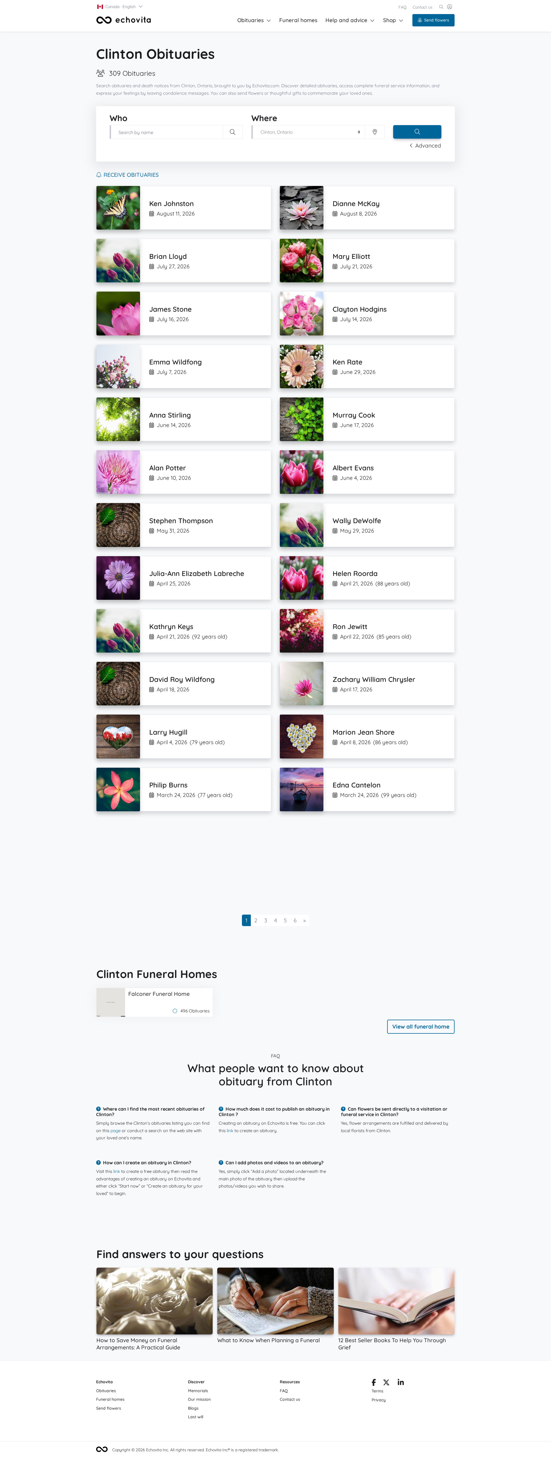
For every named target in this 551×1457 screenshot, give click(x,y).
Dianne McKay (356, 203)
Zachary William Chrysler (374, 679)
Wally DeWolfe (357, 520)
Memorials (198, 1390)
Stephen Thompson (181, 520)
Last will (195, 1416)
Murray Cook (354, 415)
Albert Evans (353, 467)
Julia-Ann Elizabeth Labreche (196, 573)
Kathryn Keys (171, 626)
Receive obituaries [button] (131, 174)
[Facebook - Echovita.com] (374, 1383)
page (115, 1130)
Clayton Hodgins (360, 309)
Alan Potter (167, 467)
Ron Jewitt (350, 626)
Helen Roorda (355, 573)
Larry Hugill (168, 732)
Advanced (428, 145)
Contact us (422, 7)
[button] (120, 6)
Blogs (193, 1408)
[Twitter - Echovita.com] (386, 1383)
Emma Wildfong (175, 362)
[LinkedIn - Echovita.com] (401, 1383)
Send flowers (436, 20)
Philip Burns (168, 785)
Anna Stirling (170, 415)
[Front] (123, 20)
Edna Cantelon (357, 785)
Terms (377, 1391)
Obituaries (250, 20)
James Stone (170, 309)
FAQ (403, 7)
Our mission (199, 1399)
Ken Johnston (171, 203)
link (230, 1130)
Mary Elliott (351, 256)
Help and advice (346, 20)
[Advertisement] (268, 863)
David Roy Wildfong (182, 679)
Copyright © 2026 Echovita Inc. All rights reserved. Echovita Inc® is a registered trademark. (195, 1449)
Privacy (379, 1399)
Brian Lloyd (168, 256)
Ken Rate (347, 362)
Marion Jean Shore (364, 732)
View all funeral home (420, 1026)
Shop (389, 20)
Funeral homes (298, 20)
